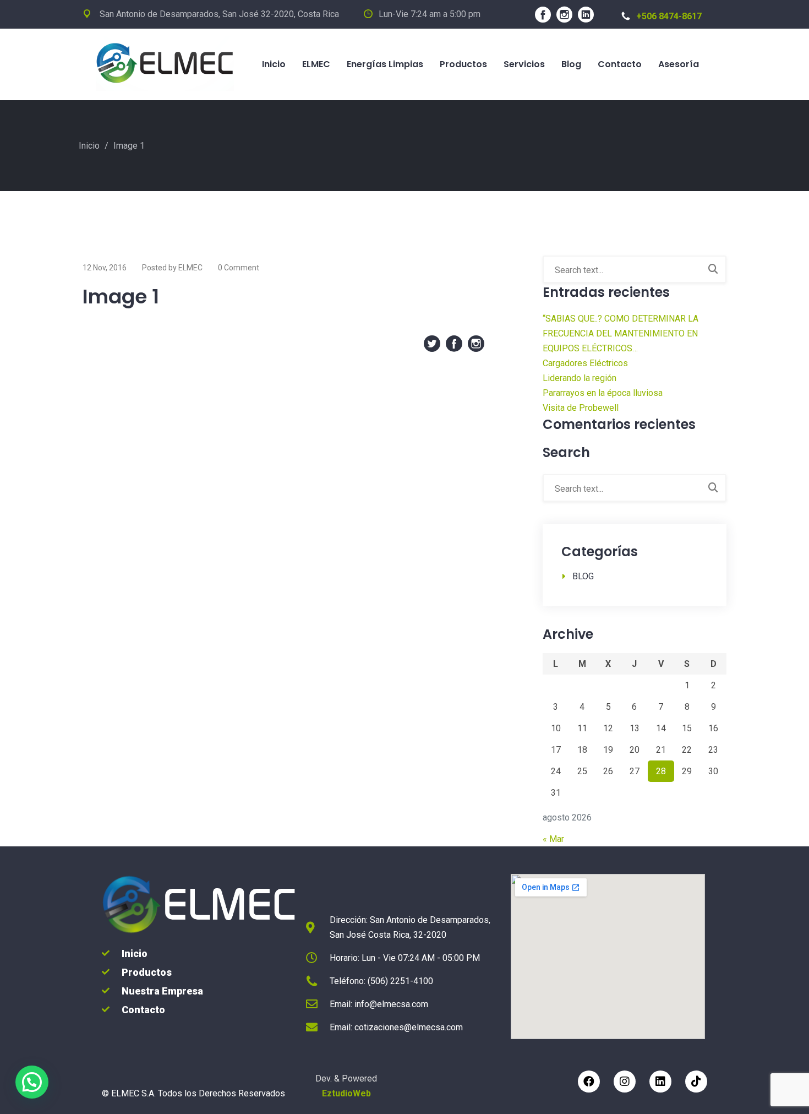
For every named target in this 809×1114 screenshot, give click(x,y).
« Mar (553, 839)
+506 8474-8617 (669, 16)
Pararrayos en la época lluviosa (603, 393)
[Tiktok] (696, 1081)
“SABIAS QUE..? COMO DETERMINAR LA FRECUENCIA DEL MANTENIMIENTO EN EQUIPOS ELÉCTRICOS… (620, 333)
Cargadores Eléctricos (585, 363)
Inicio (89, 145)
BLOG (583, 576)
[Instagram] (625, 1081)
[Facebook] (589, 1081)
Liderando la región (579, 378)
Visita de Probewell (581, 408)
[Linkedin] (660, 1081)
